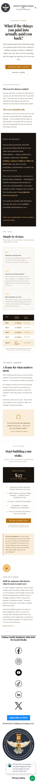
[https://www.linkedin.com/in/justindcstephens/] (18, 694)
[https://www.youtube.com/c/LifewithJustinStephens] (18, 672)
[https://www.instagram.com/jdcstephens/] (18, 661)
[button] (35, 8)
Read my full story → (9, 626)
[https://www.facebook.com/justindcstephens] (18, 650)
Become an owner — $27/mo (18, 67)
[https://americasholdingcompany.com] (5, 7)
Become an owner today (18, 521)
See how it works (18, 72)
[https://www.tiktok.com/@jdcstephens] (18, 683)
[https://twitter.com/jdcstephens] (18, 705)
